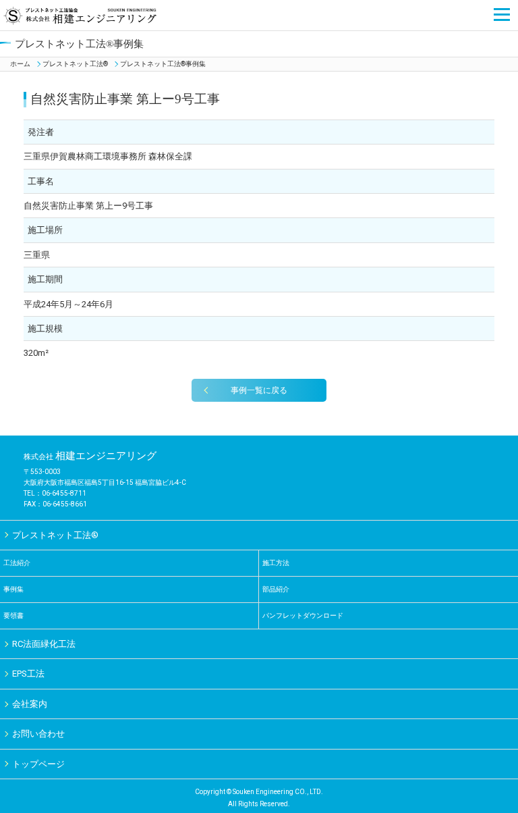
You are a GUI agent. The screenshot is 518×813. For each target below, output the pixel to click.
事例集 (16, 589)
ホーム (20, 64)
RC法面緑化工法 (44, 644)
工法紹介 (16, 563)
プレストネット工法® (75, 64)
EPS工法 (28, 673)
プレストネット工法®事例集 (163, 64)
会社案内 (29, 704)
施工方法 (275, 563)
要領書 (13, 615)
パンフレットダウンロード (302, 615)
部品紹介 (275, 589)
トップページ (38, 764)
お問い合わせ (38, 734)
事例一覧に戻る (259, 390)
